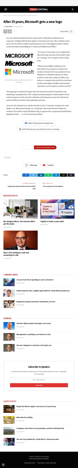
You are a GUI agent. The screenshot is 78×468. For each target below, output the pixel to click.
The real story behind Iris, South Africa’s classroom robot (37, 439)
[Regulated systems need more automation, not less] (9, 304)
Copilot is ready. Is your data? (52, 221)
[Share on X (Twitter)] (5, 31)
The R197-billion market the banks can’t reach (33, 323)
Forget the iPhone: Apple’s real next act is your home (36, 406)
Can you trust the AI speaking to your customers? (34, 280)
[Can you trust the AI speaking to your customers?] (9, 282)
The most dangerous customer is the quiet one (33, 345)
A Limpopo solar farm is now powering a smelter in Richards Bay (40, 428)
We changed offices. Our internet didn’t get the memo (19, 222)
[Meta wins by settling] (9, 420)
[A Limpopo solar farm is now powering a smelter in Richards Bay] (9, 431)
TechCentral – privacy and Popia (46, 463)
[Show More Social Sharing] (14, 31)
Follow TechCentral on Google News (40, 123)
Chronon (46, 459)
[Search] (72, 9)
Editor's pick (11, 15)
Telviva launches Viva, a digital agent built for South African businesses (43, 291)
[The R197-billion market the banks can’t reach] (9, 326)
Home (5, 15)
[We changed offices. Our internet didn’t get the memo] (20, 209)
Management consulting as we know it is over (33, 334)
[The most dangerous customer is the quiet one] (9, 348)
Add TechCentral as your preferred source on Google (40, 129)
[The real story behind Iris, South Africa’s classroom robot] (9, 442)
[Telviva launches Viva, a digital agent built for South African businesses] (9, 293)
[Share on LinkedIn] (10, 31)
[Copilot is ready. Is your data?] (57, 209)
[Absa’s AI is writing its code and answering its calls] (20, 240)
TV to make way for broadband (53, 186)
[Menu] (5, 9)
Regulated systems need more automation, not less (35, 302)
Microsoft (7, 157)
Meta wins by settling (24, 417)
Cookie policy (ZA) (29, 463)
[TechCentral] (39, 9)
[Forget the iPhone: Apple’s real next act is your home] (9, 409)
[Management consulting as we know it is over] (9, 337)
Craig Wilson (8, 26)
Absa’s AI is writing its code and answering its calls (16, 254)
